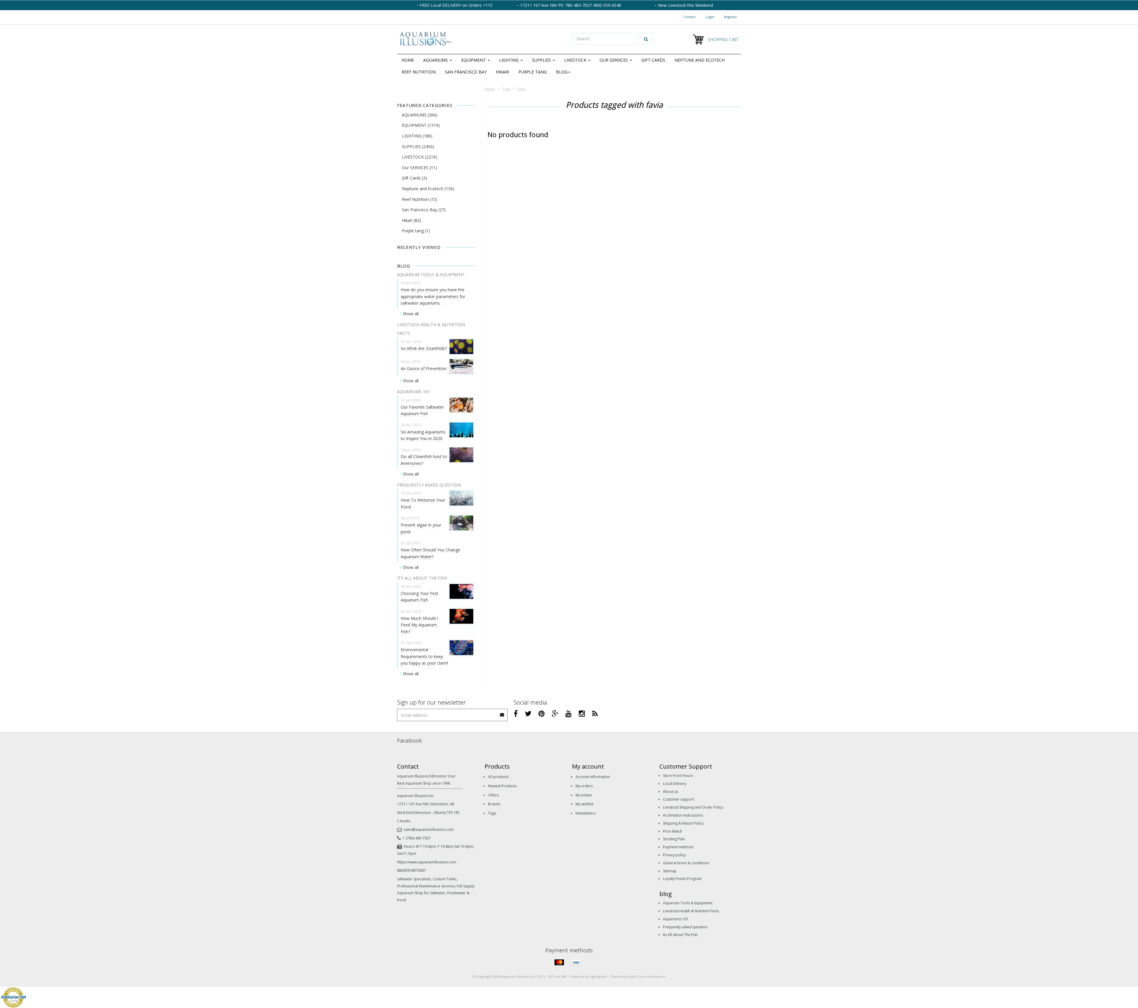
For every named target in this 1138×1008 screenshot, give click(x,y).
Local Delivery (674, 783)
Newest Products (502, 785)
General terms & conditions (686, 862)
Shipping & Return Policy (683, 823)
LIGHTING (509, 60)
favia (522, 89)
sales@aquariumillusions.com (429, 829)
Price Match (672, 831)
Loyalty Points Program (682, 878)
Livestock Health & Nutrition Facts (691, 910)
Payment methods (678, 846)
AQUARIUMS (436, 60)
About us (670, 791)
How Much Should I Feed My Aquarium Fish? (419, 624)
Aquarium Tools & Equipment (687, 902)
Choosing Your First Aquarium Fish (419, 597)
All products (498, 776)
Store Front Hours (678, 775)
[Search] (645, 39)
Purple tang (532, 72)
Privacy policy (674, 854)
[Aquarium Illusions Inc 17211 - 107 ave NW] (481, 39)
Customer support (678, 799)
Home (408, 60)
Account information (593, 776)
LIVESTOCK (575, 60)
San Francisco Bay (466, 72)
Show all (411, 313)
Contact (689, 17)
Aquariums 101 (675, 918)
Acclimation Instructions (683, 815)
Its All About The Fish (680, 934)
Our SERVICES (614, 60)
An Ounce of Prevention (424, 368)
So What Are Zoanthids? (424, 348)
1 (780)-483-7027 (417, 838)
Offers (493, 795)
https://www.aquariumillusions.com (426, 862)
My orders (584, 785)
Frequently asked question (685, 926)
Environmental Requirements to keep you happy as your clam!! (424, 656)
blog (562, 72)
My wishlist (584, 804)
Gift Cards (653, 60)
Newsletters (585, 813)
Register (730, 17)
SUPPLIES (542, 60)
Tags (506, 89)
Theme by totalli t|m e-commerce (637, 976)
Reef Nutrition (419, 72)
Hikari (502, 72)
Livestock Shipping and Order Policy (693, 807)
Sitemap (670, 870)
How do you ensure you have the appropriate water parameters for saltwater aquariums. (433, 296)
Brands (494, 804)
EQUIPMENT (474, 60)
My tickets (584, 795)
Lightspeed (598, 976)
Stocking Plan (674, 838)
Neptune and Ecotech (700, 60)
